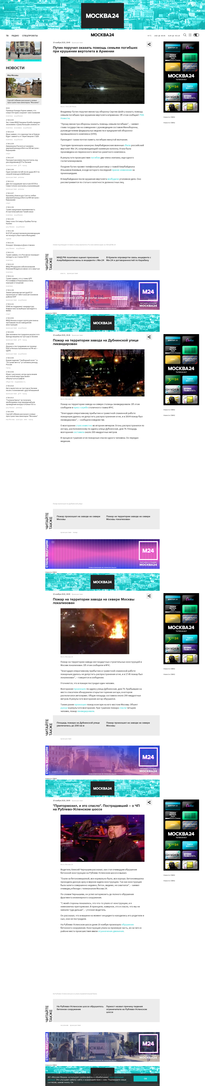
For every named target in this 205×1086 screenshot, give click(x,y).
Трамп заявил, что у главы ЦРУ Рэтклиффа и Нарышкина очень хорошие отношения (19, 280)
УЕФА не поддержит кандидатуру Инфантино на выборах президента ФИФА (21, 308)
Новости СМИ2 (51, 313)
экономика (18, 128)
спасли (122, 708)
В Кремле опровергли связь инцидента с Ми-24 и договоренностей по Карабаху (128, 259)
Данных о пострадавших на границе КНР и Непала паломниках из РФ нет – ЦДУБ (22, 348)
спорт (8, 153)
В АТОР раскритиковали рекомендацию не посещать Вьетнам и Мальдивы (23, 234)
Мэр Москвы (12, 75)
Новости (15, 68)
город (24, 165)
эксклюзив (64, 1025)
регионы (21, 177)
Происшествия (77, 42)
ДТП (19, 165)
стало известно (84, 425)
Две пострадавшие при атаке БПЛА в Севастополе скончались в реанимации (22, 184)
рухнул (64, 708)
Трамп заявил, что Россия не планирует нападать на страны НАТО (22, 256)
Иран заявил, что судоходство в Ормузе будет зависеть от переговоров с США (23, 135)
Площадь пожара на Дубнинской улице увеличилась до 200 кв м (78, 724)
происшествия (11, 165)
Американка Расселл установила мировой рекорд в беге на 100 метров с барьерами (22, 148)
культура (19, 419)
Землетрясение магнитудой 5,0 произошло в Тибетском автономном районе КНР (22, 294)
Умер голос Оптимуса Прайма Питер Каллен (21, 222)
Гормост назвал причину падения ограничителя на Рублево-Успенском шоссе (126, 1009)
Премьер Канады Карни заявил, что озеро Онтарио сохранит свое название (23, 111)
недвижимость (20, 382)
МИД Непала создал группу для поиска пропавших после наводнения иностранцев (22, 322)
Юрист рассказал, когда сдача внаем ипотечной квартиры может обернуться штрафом (21, 376)
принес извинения (122, 170)
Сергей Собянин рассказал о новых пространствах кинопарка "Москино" (23, 101)
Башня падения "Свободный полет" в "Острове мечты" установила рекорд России (21, 362)
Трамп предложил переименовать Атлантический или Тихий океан (20, 210)
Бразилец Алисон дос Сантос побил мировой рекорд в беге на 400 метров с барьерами (22, 197)
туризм (8, 239)
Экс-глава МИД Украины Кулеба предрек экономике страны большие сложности (23, 123)
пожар (75, 532)
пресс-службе (81, 407)
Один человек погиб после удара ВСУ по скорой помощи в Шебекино (23, 173)
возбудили (113, 179)
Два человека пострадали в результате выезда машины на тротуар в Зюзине (23, 335)
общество (10, 382)
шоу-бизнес (10, 227)
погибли (95, 157)
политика (9, 116)
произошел (80, 704)
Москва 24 (102, 35)
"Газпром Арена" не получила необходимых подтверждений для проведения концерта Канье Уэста (20, 402)
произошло (80, 689)
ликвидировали (85, 711)
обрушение (128, 924)
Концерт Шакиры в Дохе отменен (20, 245)
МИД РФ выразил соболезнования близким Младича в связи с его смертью (23, 267)
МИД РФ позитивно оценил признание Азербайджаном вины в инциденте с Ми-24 (80, 259)
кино (25, 419)
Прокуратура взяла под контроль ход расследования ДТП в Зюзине (22, 161)
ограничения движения (111, 931)
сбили (127, 145)
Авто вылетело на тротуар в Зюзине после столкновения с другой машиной (22, 389)
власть (63, 273)
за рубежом (18, 116)
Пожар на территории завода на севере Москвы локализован (128, 518)
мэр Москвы (10, 419)
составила (79, 432)
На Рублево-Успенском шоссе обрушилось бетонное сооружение (80, 1008)
